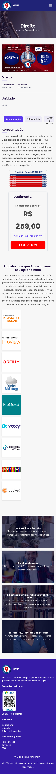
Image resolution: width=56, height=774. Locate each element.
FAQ (4, 748)
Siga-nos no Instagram (28, 756)
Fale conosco (8, 741)
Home (18, 30)
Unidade (6, 728)
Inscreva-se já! (28, 244)
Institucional (8, 724)
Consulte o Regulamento (28, 236)
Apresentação (13, 119)
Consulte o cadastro (12, 713)
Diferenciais (33, 119)
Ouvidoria (6, 745)
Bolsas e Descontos (11, 731)
